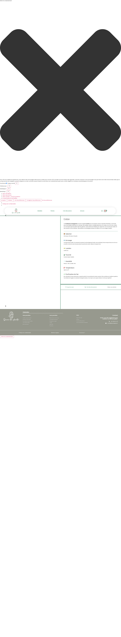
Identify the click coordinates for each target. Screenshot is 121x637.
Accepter (3, 200)
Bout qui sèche (26, 324)
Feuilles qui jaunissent (27, 317)
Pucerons (51, 325)
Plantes (52, 211)
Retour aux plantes (112, 287)
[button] (60, 90)
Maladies (39, 211)
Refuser (10, 200)
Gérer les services (7, 195)
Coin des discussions (80, 320)
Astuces (82, 211)
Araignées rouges (53, 321)
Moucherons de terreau (54, 317)
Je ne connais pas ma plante (82, 322)
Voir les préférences (19, 200)
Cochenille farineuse (54, 319)
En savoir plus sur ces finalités (10, 198)
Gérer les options (7, 193)
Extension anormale (27, 319)
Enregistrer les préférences (34, 200)
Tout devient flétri (26, 322)
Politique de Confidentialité (9, 204)
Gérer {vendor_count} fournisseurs (11, 196)
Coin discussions (67, 211)
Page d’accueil (79, 317)
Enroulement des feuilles (28, 321)
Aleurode (51, 324)
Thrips (51, 322)
